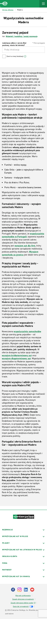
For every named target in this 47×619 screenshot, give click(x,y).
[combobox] (23, 49)
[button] (43, 4)
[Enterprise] (4, 4)
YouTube (32, 589)
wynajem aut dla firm (25, 245)
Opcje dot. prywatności (21, 606)
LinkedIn (26, 589)
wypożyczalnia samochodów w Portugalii (23, 235)
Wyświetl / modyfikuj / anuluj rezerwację (21, 36)
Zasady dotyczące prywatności (23, 599)
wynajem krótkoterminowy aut (17, 355)
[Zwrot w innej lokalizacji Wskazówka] (25, 56)
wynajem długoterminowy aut (16, 358)
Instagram (19, 589)
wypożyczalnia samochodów (27, 331)
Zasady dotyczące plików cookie (22, 603)
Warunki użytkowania (22, 595)
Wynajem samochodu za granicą (20, 253)
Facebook (13, 589)
